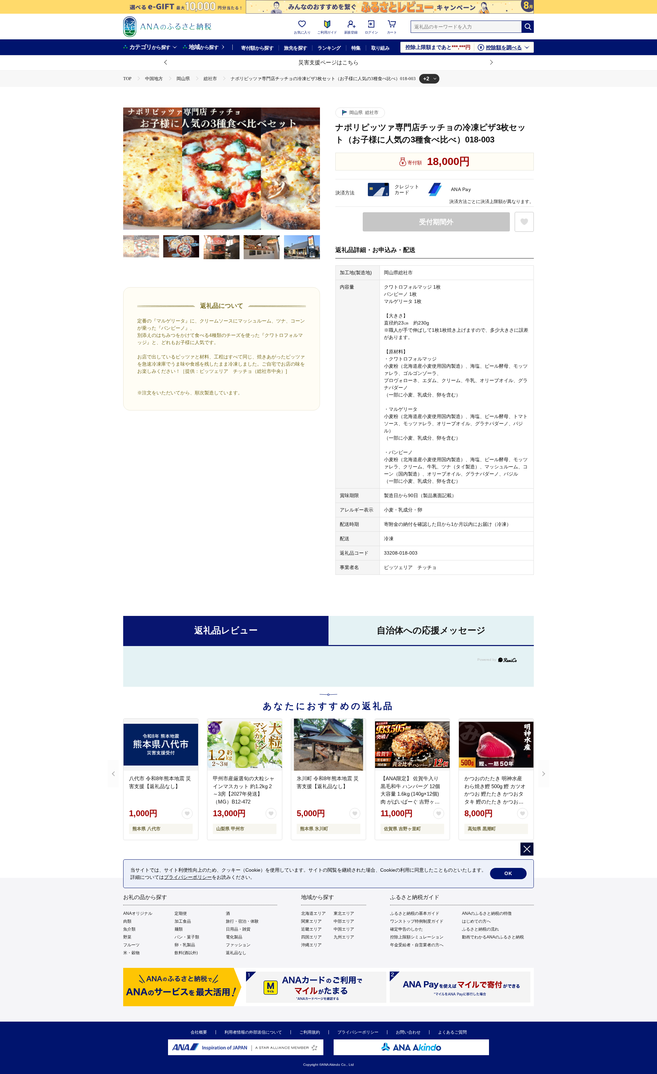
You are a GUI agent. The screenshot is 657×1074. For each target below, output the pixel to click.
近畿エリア (311, 929)
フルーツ (131, 945)
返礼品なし (236, 952)
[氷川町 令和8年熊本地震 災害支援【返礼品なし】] (328, 745)
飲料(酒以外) (186, 952)
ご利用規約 (309, 1032)
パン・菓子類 (187, 937)
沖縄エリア (311, 945)
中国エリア (344, 929)
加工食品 (183, 921)
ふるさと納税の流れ (480, 929)
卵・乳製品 (185, 945)
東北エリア (344, 913)
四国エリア (311, 937)
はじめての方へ (476, 921)
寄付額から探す (257, 48)
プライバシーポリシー (357, 1032)
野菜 (127, 937)
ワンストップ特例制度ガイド (416, 921)
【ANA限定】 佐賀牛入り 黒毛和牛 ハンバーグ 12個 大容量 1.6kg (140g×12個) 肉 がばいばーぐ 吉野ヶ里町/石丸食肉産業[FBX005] (410, 793)
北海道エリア (313, 913)
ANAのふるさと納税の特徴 (487, 913)
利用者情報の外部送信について (253, 1032)
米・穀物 (131, 952)
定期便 (181, 913)
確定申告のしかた (406, 929)
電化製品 (234, 937)
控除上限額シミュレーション (416, 937)
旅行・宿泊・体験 (242, 921)
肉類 (127, 921)
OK (508, 873)
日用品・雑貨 (238, 929)
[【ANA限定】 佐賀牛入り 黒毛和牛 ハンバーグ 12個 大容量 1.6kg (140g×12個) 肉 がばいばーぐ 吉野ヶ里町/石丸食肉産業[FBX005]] (412, 745)
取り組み (380, 48)
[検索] (527, 27)
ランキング (329, 48)
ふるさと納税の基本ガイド (414, 913)
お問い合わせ (408, 1032)
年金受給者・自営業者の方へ (416, 945)
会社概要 (199, 1032)
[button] (166, 63)
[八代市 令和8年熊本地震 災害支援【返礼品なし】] (161, 745)
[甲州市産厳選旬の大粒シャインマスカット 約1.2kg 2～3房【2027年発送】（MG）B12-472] (244, 745)
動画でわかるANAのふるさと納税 (493, 937)
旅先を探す (295, 48)
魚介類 (129, 929)
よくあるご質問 (452, 1032)
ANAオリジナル (137, 913)
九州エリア (344, 937)
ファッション (238, 945)
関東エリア (311, 921)
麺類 (179, 929)
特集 (356, 48)
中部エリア (344, 921)
